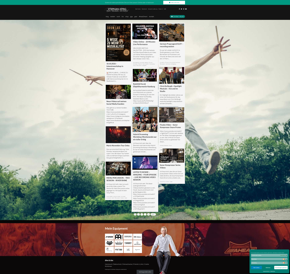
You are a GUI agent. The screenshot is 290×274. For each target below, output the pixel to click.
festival (140, 64)
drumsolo (135, 64)
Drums (150, 62)
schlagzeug (173, 64)
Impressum (109, 264)
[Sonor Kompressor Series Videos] (171, 166)
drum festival (136, 62)
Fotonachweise (127, 264)
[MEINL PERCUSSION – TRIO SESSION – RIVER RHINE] (118, 180)
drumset (123, 196)
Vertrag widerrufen (145, 272)
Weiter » (153, 214)
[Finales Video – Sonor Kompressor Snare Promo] (171, 127)
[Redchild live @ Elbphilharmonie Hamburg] (145, 87)
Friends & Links (138, 264)
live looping (152, 64)
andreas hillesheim (164, 145)
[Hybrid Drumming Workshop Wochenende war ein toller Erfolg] (145, 130)
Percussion (139, 65)
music (134, 65)
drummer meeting (144, 62)
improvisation (145, 64)
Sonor (170, 145)
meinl (113, 198)
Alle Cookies (256, 267)
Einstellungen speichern (281, 267)
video (171, 181)
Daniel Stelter (109, 196)
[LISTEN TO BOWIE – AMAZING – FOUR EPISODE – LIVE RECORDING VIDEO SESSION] (145, 183)
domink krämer (117, 196)
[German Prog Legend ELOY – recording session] (171, 44)
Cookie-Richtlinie (266, 271)
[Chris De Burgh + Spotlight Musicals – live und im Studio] (171, 86)
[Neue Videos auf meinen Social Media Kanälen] (118, 104)
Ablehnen (268, 267)
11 (148, 214)
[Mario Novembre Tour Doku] (118, 143)
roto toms (168, 64)
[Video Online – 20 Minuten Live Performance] (145, 45)
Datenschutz (272, 271)
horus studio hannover (174, 62)
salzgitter (144, 65)
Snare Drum (162, 181)
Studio (122, 198)
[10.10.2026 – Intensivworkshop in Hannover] (118, 53)
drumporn (162, 62)
